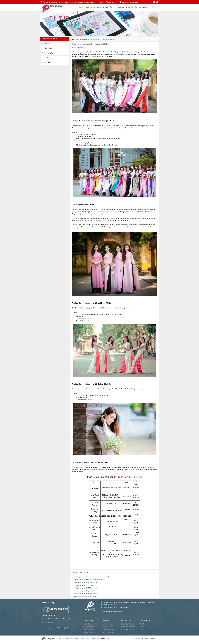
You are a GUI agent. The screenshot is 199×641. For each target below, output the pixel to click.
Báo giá (120, 7)
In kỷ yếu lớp (88, 624)
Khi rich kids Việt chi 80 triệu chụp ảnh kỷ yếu (88, 579)
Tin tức (144, 7)
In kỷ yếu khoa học (108, 629)
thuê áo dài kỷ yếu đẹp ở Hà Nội (128, 477)
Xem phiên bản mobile (48, 622)
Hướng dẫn (132, 7)
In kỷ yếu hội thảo (108, 627)
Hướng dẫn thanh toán (128, 627)
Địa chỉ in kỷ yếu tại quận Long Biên (85, 596)
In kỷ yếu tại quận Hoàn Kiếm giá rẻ (85, 582)
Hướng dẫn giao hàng (127, 629)
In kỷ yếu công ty (108, 624)
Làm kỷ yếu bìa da (108, 632)
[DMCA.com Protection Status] (103, 638)
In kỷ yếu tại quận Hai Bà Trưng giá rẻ (86, 588)
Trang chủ (84, 7)
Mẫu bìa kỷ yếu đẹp (90, 632)
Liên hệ (153, 7)
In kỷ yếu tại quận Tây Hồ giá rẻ (84, 585)
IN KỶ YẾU (65, 638)
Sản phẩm (108, 7)
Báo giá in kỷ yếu (89, 629)
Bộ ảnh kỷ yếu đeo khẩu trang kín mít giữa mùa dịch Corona (93, 577)
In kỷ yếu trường (89, 627)
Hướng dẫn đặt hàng (127, 624)
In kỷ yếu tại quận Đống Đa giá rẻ (85, 591)
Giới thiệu (96, 7)
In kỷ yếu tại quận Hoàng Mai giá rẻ (85, 593)
